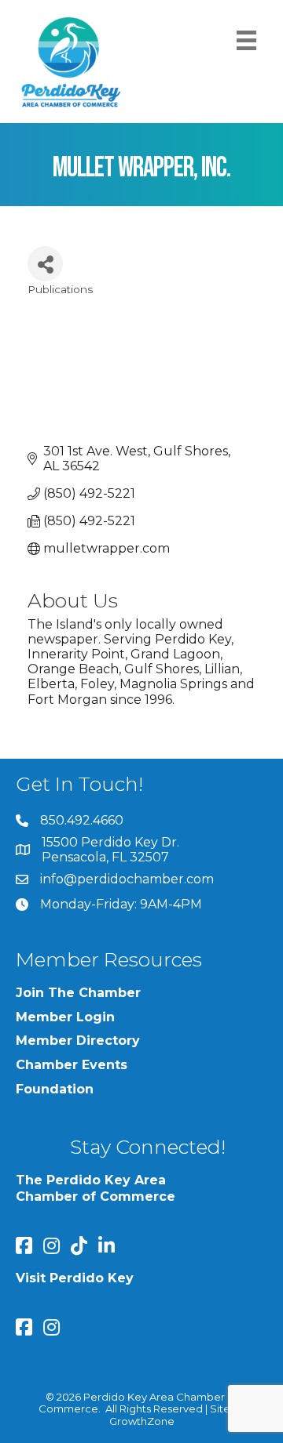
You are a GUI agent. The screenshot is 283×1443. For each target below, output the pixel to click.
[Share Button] (45, 263)
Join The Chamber (78, 992)
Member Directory (78, 1040)
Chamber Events (71, 1064)
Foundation (55, 1089)
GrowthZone (142, 1421)
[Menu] (246, 40)
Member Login (65, 1017)
